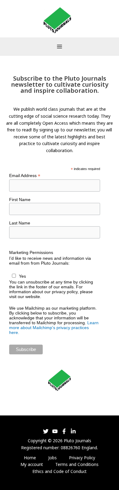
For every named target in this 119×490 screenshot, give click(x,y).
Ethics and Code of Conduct (59, 471)
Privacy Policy (82, 457)
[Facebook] (64, 431)
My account (31, 464)
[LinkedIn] (73, 431)
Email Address (24, 176)
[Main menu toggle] (59, 46)
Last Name (19, 223)
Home (30, 457)
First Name (20, 199)
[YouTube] (55, 431)
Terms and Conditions (77, 464)
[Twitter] (46, 431)
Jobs (52, 457)
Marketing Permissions (31, 252)
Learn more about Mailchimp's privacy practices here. (54, 327)
